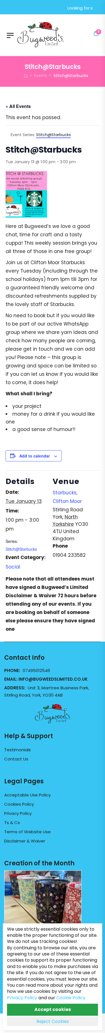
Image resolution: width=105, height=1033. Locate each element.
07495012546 (36, 670)
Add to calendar (34, 456)
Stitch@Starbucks (21, 549)
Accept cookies (52, 1009)
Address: (15, 688)
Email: (46, 679)
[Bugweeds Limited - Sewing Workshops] (47, 34)
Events (40, 75)
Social (13, 567)
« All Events (18, 106)
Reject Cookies (52, 1021)
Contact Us (16, 759)
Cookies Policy (19, 804)
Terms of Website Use (27, 831)
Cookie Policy (70, 998)
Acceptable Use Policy (27, 795)
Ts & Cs (12, 822)
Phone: (12, 670)
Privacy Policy (18, 813)
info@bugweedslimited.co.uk (53, 679)
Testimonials (17, 749)
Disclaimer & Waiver (24, 841)
